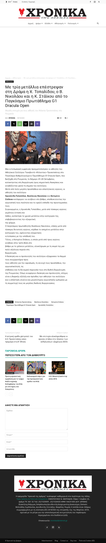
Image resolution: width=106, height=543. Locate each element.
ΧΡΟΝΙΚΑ (12, 118)
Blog (56, 541)
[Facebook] (90, 1)
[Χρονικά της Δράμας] (53, 12)
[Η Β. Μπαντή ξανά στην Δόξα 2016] (58, 367)
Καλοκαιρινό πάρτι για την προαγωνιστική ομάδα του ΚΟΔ (36, 378)
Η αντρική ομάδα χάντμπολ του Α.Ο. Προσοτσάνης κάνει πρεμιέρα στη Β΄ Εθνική (19, 339)
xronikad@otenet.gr (58, 520)
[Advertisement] (53, 46)
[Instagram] (95, 1)
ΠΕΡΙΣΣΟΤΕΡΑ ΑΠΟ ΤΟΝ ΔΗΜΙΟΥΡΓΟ (25, 355)
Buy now (73, 541)
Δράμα (38, 23)
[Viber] (37, 123)
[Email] (25, 123)
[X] (99, 1)
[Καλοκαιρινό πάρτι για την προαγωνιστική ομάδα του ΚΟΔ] (36, 367)
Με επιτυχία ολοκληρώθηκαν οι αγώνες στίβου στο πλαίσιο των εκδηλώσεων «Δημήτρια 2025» (53, 339)
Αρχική (30, 23)
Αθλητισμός (59, 23)
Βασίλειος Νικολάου (41, 302)
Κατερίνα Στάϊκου (57, 302)
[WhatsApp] (19, 123)
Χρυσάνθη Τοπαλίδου (45, 305)
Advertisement (47, 541)
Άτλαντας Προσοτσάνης (23, 302)
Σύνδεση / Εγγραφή (28, 2)
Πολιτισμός (72, 23)
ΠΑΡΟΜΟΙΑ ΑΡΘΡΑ (15, 350)
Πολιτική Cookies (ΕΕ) (87, 541)
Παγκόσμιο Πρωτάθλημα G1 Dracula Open (20, 305)
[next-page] (11, 394)
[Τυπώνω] (31, 123)
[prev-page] (6, 394)
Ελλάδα (48, 23)
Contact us (64, 541)
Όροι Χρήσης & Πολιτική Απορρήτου (32, 499)
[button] (98, 23)
